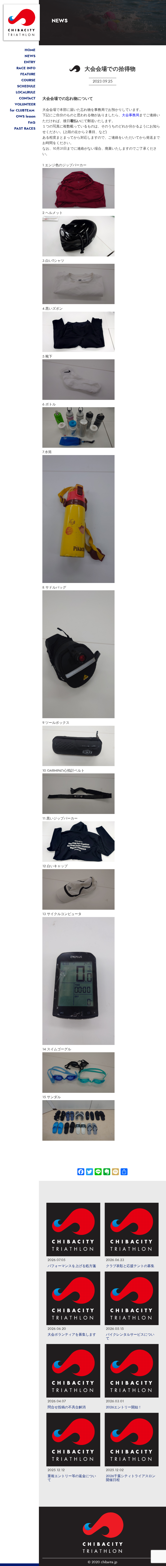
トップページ (25, 49)
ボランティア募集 (21, 104)
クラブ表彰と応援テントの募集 (130, 1266)
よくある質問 (25, 122)
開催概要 (25, 68)
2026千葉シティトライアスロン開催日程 (130, 1478)
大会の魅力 (26, 74)
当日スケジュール (21, 86)
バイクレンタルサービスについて (130, 1336)
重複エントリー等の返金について (72, 1478)
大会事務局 (130, 115)
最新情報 (28, 55)
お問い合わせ (25, 98)
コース (28, 80)
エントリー (26, 62)
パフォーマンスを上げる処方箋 (72, 1266)
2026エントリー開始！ (124, 1407)
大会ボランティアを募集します (72, 1334)
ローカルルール (23, 92)
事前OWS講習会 (22, 116)
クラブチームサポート (18, 110)
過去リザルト (24, 128)
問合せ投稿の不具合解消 (67, 1407)
